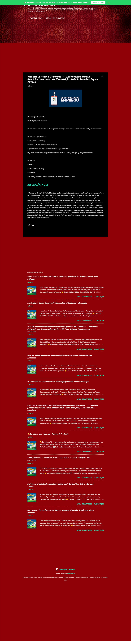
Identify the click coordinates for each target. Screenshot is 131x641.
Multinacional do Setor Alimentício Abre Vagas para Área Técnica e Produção (58, 382)
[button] (102, 77)
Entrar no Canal (98, 2)
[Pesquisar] (106, 6)
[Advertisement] (47, 30)
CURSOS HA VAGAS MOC (55, 18)
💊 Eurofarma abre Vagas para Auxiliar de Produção (48, 434)
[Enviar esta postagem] (33, 226)
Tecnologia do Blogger (66, 569)
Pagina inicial (36, 18)
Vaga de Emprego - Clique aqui (90, 297)
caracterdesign (71, 573)
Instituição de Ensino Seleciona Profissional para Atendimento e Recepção (57, 303)
